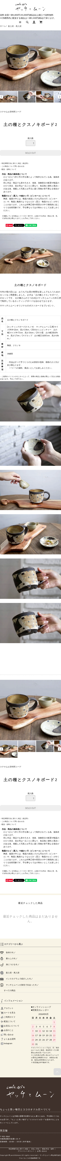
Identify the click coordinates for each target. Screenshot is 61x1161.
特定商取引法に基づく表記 (18, 1149)
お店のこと (8, 1030)
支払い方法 (35, 1149)
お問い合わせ (42, 1151)
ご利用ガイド (9, 1017)
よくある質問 (9, 1039)
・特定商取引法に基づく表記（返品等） (14, 163)
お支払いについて (11, 1026)
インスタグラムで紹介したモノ (18, 979)
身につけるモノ (11, 964)
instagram (8, 1043)
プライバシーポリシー (26, 1151)
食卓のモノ (10, 952)
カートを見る (9, 1013)
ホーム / (3, 26)
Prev (1, 96)
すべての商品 (7, 990)
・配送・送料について (8, 169)
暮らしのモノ (10, 958)
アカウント (8, 1008)
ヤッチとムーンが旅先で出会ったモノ (21, 985)
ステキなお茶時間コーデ (10, 112)
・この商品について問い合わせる (12, 166)
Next (59, 96)
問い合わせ (8, 1035)
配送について (9, 1021)
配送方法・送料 (48, 1149)
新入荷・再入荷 (14, 26)
